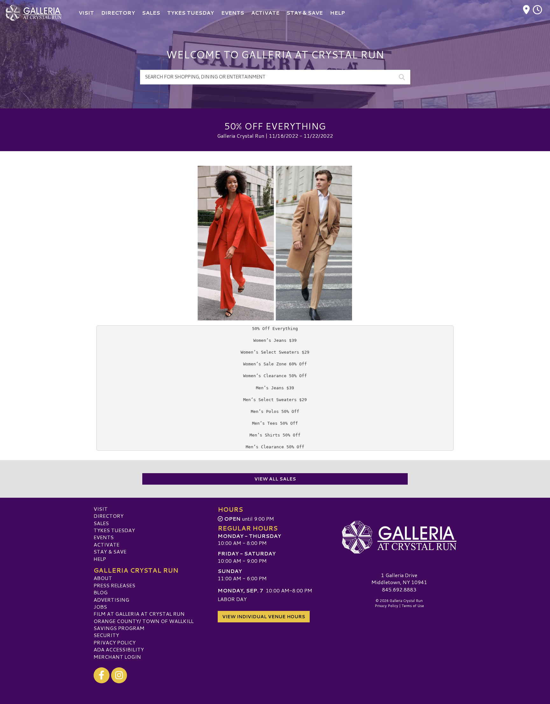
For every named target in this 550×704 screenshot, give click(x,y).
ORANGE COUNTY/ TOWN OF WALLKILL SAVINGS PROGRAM (144, 624)
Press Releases (114, 585)
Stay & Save (110, 551)
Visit (101, 508)
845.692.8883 (399, 589)
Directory (108, 515)
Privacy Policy (115, 642)
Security (106, 635)
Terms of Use (413, 605)
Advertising (111, 599)
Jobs (100, 606)
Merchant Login (117, 656)
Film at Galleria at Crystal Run (139, 613)
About (103, 578)
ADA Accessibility (119, 649)
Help (100, 558)
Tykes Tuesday (114, 530)
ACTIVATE (106, 544)
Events (104, 537)
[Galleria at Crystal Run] (399, 537)
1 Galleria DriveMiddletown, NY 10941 (399, 578)
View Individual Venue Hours (263, 616)
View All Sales (275, 479)
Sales (101, 523)
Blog (101, 592)
